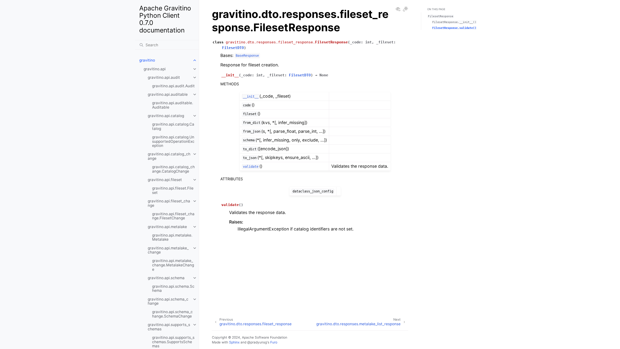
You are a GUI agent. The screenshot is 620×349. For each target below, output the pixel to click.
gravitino (147, 60)
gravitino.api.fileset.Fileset (173, 190)
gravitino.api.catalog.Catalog (173, 126)
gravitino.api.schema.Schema (173, 288)
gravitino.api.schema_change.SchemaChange (172, 313)
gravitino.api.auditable (168, 94)
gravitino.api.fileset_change (169, 203)
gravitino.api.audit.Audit (173, 86)
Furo (273, 342)
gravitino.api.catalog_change (169, 156)
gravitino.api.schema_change (168, 301)
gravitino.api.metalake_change (168, 250)
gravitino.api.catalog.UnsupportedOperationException (173, 141)
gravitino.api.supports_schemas (169, 326)
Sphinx (234, 342)
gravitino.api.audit (164, 77)
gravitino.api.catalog (166, 115)
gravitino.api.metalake (167, 226)
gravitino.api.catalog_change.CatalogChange (173, 169)
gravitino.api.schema (166, 278)
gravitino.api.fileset (165, 179)
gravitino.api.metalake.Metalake (172, 237)
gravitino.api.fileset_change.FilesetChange (173, 216)
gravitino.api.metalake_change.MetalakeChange (173, 264)
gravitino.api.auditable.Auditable (172, 105)
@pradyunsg (257, 342)
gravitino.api (155, 69)
